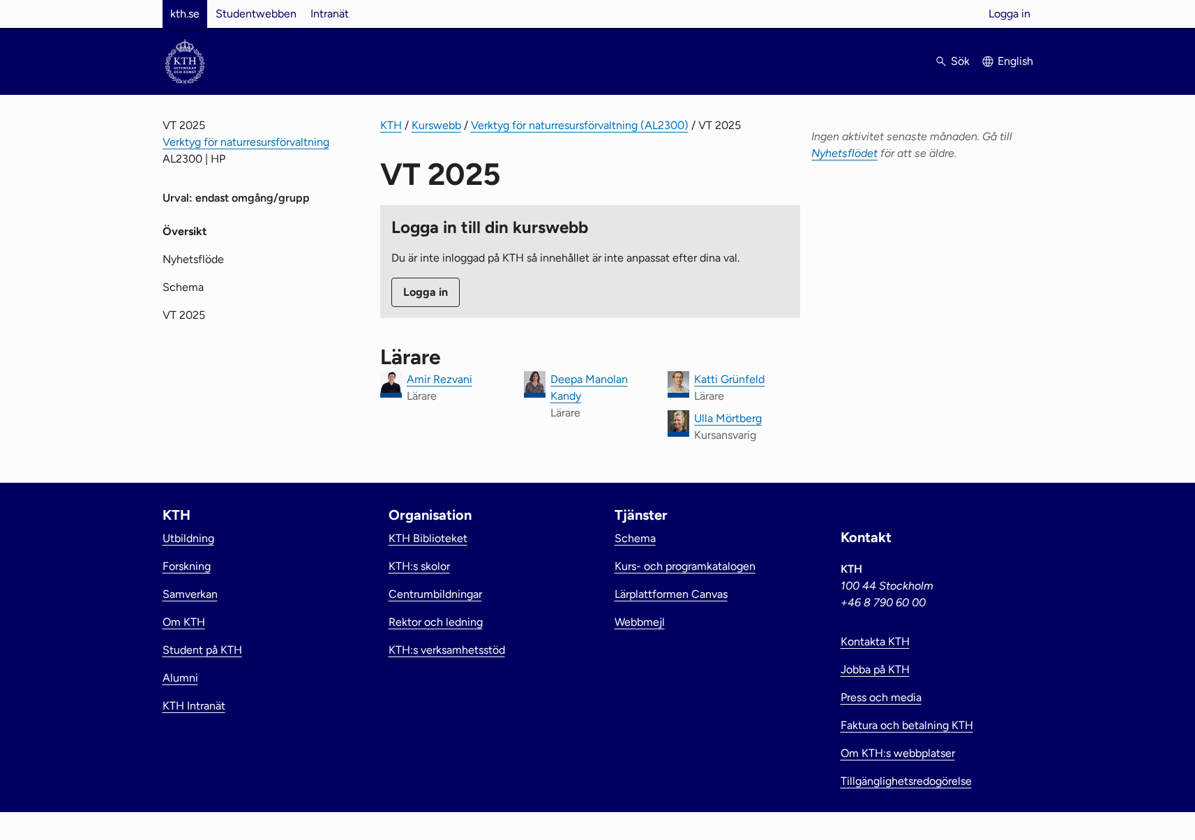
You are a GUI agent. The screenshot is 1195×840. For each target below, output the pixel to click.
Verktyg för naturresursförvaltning (246, 142)
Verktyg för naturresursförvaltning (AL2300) (580, 125)
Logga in (1009, 13)
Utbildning (188, 538)
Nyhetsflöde (193, 259)
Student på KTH (202, 650)
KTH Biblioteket (428, 538)
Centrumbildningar (435, 594)
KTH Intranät (194, 705)
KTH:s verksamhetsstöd (447, 650)
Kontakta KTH (875, 641)
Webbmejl (640, 622)
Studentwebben (256, 13)
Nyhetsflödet (844, 153)
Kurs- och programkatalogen (685, 566)
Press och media (881, 697)
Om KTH (184, 622)
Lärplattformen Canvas (671, 594)
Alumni (180, 677)
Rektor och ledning (436, 622)
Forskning (187, 566)
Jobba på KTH (875, 669)
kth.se (185, 13)
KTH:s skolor (419, 566)
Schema (183, 287)
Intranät (329, 13)
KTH (391, 125)
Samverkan (190, 594)
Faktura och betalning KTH (907, 725)
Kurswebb (436, 125)
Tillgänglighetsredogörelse (906, 781)
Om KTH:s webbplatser (898, 753)
